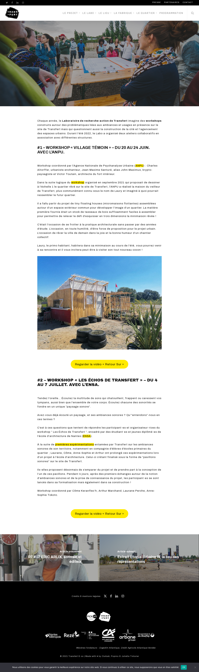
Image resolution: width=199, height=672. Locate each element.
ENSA (87, 436)
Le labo (109, 72)
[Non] (195, 667)
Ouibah (106, 656)
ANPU (139, 165)
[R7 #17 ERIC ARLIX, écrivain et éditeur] (50, 557)
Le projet (91, 72)
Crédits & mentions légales (86, 596)
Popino (115, 656)
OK (183, 667)
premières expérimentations (74, 444)
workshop (77, 182)
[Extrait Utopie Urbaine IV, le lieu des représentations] (149, 557)
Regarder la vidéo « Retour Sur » (99, 364)
